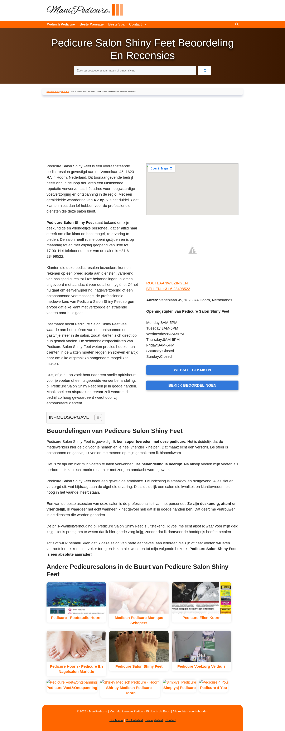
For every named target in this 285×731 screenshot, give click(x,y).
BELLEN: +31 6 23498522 (168, 289)
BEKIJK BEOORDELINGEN (192, 385)
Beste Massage (91, 24)
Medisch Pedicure (61, 24)
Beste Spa (116, 24)
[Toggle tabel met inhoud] (96, 417)
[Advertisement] (142, 128)
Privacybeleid (154, 720)
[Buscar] (204, 70)
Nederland (53, 91)
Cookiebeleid (134, 720)
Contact (135, 24)
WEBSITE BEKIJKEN (192, 370)
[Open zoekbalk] (237, 24)
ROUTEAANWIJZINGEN (167, 283)
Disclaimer (116, 720)
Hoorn (65, 91)
